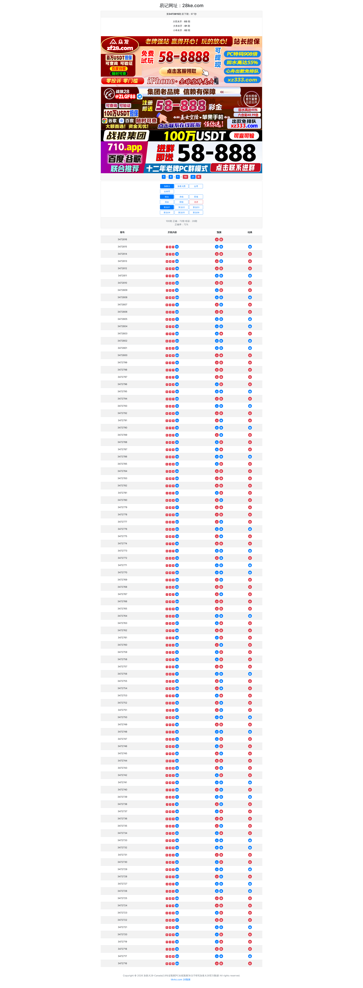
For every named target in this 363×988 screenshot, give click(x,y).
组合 (167, 196)
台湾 (196, 186)
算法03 (196, 207)
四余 (167, 202)
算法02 (181, 207)
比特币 (167, 191)
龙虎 (196, 202)
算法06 (196, 212)
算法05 (181, 212)
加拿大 (167, 186)
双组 (181, 202)
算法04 (167, 212)
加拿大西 (181, 186)
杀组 (181, 196)
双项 (196, 196)
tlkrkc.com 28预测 (180, 979)
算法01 (167, 207)
